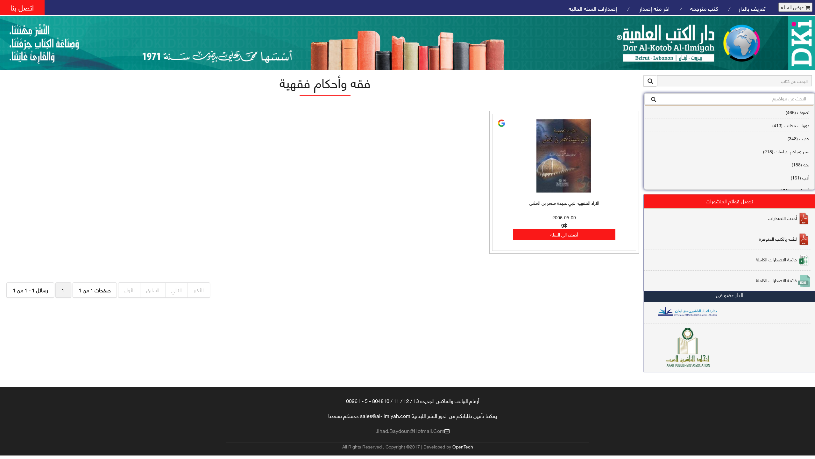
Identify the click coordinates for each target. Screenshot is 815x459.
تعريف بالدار (752, 8)
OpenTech (462, 446)
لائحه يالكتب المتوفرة (778, 238)
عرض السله (793, 7)
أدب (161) (800, 177)
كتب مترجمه (704, 8)
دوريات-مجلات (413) (790, 125)
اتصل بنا (22, 7)
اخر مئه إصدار (654, 8)
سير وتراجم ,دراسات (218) (786, 151)
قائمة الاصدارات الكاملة (776, 259)
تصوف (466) (797, 112)
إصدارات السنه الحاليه (593, 8)
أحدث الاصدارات (782, 218)
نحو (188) (800, 164)
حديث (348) (798, 138)
